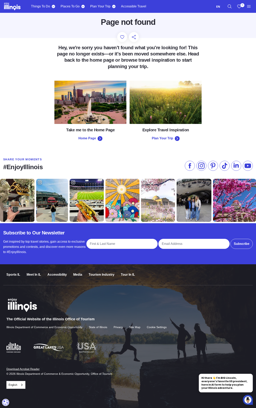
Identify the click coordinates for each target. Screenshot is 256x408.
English (13, 384)
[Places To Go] (82, 6)
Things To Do (40, 6)
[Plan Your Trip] (113, 6)
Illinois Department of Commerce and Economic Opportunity (44, 327)
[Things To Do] (53, 6)
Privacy (118, 327)
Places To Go (70, 6)
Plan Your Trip (100, 6)
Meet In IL (34, 274)
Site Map (134, 327)
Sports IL (13, 274)
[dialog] (5, 402)
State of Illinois (98, 327)
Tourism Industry (101, 274)
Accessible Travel (133, 6)
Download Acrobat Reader (23, 369)
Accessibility (57, 274)
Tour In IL (128, 274)
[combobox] (218, 6)
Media (77, 274)
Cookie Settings (157, 327)
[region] (229, 6)
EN (218, 6)
